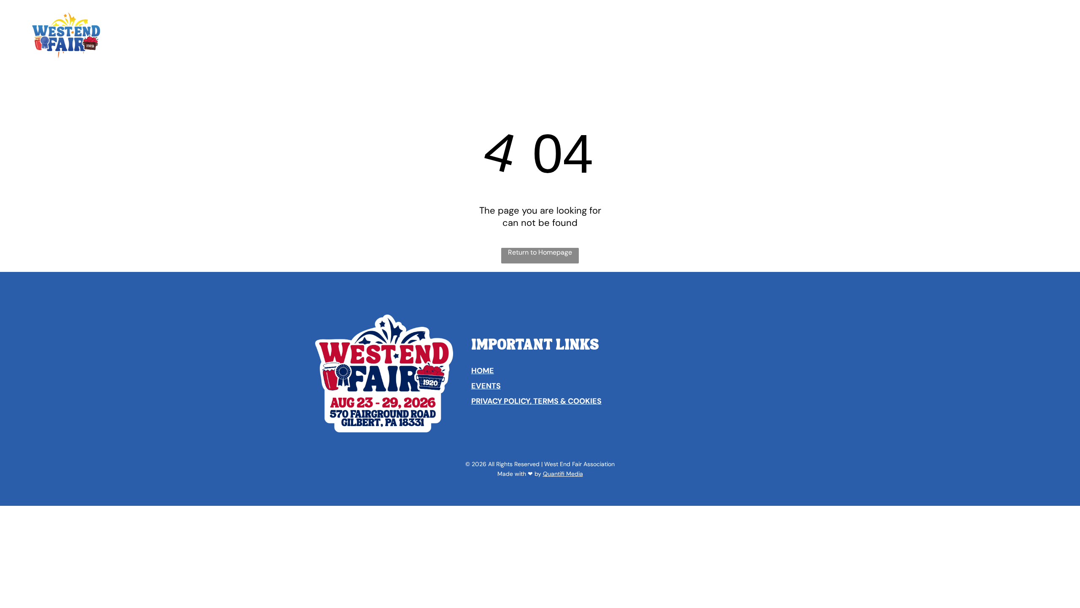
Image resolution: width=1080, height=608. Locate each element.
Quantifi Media (563, 474)
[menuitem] (428, 17)
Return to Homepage (540, 252)
